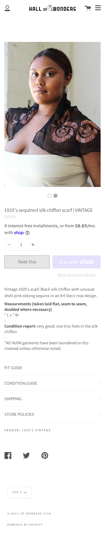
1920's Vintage (36, 430)
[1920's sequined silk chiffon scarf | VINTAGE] (50, 196)
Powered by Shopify (25, 524)
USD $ (17, 492)
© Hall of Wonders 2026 (29, 513)
